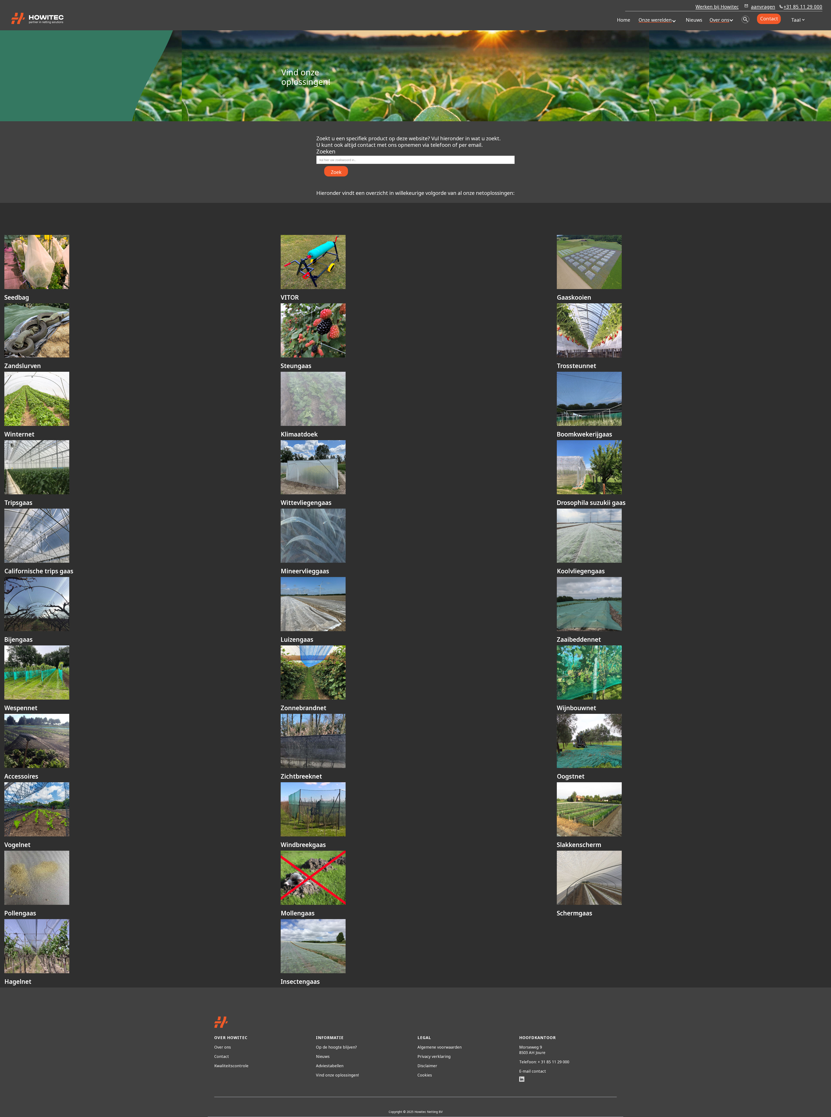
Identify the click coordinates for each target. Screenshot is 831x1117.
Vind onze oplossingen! (337, 1075)
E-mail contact (532, 1071)
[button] (655, 19)
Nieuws (694, 19)
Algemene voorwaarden (439, 1047)
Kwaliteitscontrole (231, 1065)
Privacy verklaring (434, 1056)
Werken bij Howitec (717, 7)
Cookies (424, 1075)
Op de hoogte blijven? (336, 1047)
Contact (769, 18)
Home (623, 19)
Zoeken (325, 151)
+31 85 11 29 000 (803, 7)
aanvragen (763, 6)
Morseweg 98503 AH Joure (532, 1049)
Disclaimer (427, 1065)
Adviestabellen (329, 1065)
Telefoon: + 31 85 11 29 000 (544, 1061)
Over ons (222, 1047)
